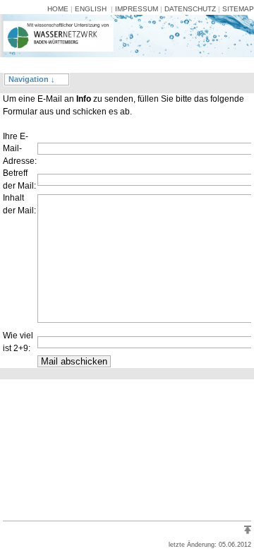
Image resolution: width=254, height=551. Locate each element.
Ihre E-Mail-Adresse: (20, 148)
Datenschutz (190, 9)
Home (57, 9)
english (91, 9)
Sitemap (238, 9)
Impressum (136, 9)
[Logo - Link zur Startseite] (48, 62)
